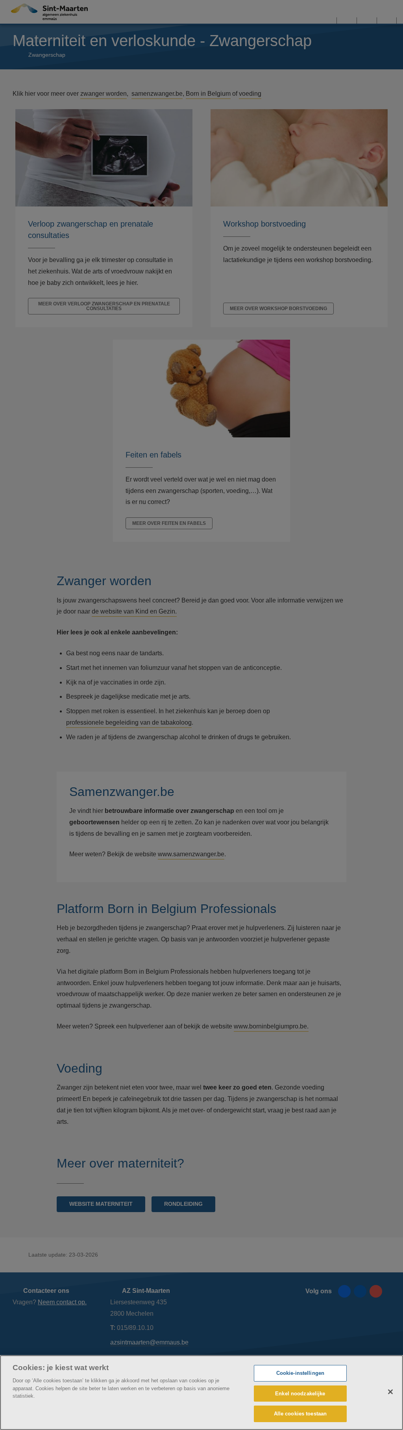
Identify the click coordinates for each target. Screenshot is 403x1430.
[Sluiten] (390, 1391)
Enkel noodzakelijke (300, 1394)
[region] (201, 1392)
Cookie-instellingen (300, 1373)
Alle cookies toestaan (300, 1414)
